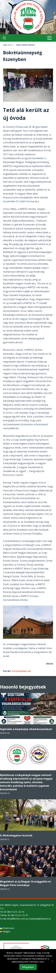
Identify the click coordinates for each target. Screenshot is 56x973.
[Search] (4, 37)
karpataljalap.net (21, 671)
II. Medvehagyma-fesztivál (16, 835)
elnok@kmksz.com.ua (17, 918)
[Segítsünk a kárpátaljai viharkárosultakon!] (28, 708)
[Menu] (49, 38)
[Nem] (52, 961)
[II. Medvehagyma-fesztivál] (28, 815)
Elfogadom (28, 967)
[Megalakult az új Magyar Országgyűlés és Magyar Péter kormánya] (28, 861)
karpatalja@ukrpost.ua (40, 918)
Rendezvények (28, 45)
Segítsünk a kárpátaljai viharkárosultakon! (26, 729)
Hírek (18, 45)
